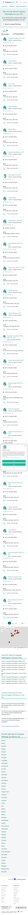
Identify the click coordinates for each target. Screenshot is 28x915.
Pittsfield (3, 837)
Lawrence (3, 794)
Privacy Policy (22, 455)
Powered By (11, 879)
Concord (3, 769)
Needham (3, 817)
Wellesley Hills (5, 869)
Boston (3, 743)
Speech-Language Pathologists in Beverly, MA (13, 665)
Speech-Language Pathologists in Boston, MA (13, 661)
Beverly (3, 740)
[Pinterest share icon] (25, 908)
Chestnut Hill (4, 766)
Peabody (3, 834)
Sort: (18, 34)
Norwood (3, 832)
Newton (3, 823)
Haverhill (3, 783)
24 (22, 623)
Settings (14, 467)
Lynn (2, 806)
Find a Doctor (4, 6)
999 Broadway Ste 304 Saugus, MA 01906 (12, 473)
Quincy (3, 843)
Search (17, 2)
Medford (3, 812)
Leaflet (15, 647)
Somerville (4, 849)
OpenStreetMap (20, 647)
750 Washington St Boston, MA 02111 (11, 233)
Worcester (4, 871)
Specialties (11, 6)
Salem (3, 846)
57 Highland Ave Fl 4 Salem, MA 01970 (12, 590)
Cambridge (4, 760)
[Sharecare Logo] (10, 2)
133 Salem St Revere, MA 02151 (10, 422)
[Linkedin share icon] (21, 908)
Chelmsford (4, 763)
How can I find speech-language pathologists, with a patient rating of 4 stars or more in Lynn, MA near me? (13, 705)
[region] (14, 457)
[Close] (25, 445)
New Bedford (4, 820)
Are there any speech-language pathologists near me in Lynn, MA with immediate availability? (12, 720)
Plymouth (3, 840)
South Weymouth (5, 852)
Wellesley (3, 866)
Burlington (4, 757)
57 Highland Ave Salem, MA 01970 (11, 497)
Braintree (3, 746)
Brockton (3, 752)
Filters (5, 31)
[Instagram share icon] (19, 908)
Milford (3, 814)
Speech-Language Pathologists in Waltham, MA (13, 667)
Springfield (4, 854)
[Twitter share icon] (23, 908)
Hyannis (3, 789)
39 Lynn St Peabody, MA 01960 (10, 373)
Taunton (3, 860)
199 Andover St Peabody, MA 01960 (11, 326)
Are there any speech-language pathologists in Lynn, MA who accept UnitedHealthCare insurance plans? (13, 712)
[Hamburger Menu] (4, 2)
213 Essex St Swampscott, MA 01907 (11, 258)
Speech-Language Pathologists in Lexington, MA (13, 677)
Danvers (3, 772)
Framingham (4, 780)
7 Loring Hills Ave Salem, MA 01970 (11, 303)
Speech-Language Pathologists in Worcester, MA (13, 663)
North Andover (5, 826)
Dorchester (4, 774)
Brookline (3, 754)
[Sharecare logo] (14, 907)
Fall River (3, 777)
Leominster (4, 797)
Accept (14, 464)
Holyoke (3, 786)
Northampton (4, 829)
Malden (3, 809)
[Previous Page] (3, 623)
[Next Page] (25, 623)
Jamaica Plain (5, 792)
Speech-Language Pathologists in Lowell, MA (13, 679)
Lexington (3, 800)
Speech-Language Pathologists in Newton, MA (13, 681)
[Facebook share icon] (16, 908)
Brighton (3, 749)
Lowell (3, 803)
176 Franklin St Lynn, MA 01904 (10, 51)
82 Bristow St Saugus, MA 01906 (10, 280)
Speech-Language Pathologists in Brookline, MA (13, 683)
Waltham (3, 863)
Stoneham (4, 857)
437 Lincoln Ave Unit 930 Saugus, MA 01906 (13, 350)
